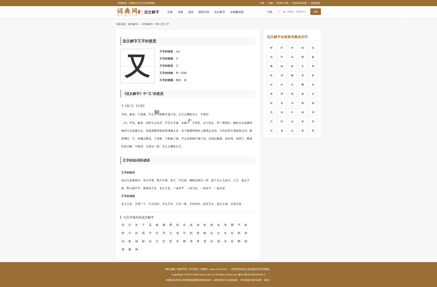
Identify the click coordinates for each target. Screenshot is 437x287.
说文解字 (151, 12)
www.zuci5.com (207, 274)
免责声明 (182, 269)
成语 (191, 12)
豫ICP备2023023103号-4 (251, 274)
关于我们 (193, 269)
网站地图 (170, 269)
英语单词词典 (299, 3)
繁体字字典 (283, 3)
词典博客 (315, 3)
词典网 (122, 3)
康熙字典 (203, 12)
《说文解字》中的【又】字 (154, 24)
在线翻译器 (237, 12)
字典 (262, 3)
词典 (270, 3)
